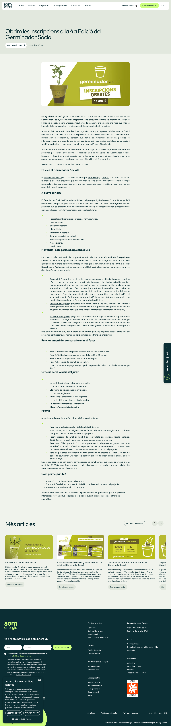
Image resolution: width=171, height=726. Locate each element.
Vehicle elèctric (94, 634)
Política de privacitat (109, 713)
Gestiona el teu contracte (98, 637)
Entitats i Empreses (95, 631)
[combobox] (39, 680)
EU (165, 713)
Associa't (91, 695)
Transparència (94, 689)
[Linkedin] (44, 698)
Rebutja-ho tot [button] (32, 713)
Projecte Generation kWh (137, 631)
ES (155, 713)
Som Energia (94, 177)
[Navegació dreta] (161, 523)
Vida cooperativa (95, 685)
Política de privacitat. (23, 675)
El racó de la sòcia (134, 666)
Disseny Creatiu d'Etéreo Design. (119, 722)
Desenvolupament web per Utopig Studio (150, 722)
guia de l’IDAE (114, 263)
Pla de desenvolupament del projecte (101, 484)
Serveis (31, 5)
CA (163, 5)
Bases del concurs (75, 481)
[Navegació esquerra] (155, 523)
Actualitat (131, 663)
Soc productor (93, 669)
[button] (22, 719)
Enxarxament (93, 692)
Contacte (131, 650)
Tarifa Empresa (94, 653)
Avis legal (91, 713)
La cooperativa (60, 5)
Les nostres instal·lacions (137, 628)
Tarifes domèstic (94, 650)
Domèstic (92, 628)
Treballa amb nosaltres (136, 673)
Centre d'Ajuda (133, 644)
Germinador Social (53, 177)
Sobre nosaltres (94, 682)
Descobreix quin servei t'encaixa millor (143, 647)
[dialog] (23, 700)
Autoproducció (94, 666)
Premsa (130, 669)
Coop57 (105, 177)
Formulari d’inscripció (74, 487)
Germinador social (16, 45)
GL (160, 713)
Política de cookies (130, 713)
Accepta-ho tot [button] (14, 713)
